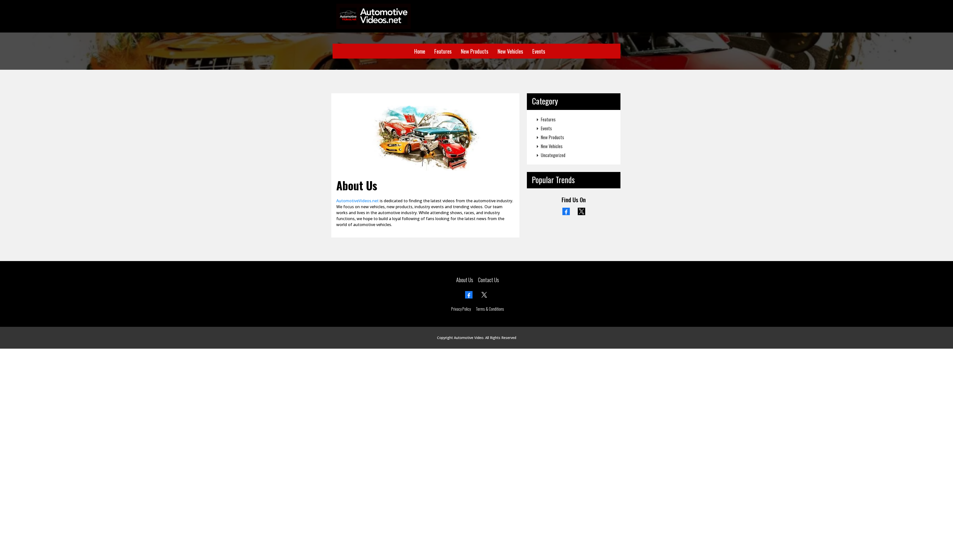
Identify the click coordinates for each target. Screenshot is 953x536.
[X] (581, 211)
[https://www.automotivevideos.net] (373, 16)
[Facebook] (566, 211)
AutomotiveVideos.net (357, 200)
